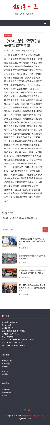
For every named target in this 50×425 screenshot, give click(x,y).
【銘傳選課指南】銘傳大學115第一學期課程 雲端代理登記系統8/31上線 (32, 241)
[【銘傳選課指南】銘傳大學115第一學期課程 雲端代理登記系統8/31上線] (9, 244)
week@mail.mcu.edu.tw (16, 345)
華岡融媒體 (6, 364)
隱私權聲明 (6, 389)
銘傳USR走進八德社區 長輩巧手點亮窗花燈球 (32, 257)
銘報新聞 (5, 374)
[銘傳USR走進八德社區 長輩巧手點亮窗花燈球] (9, 260)
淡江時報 (5, 366)
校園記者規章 (7, 392)
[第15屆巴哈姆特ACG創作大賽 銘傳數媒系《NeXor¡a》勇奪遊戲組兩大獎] (9, 290)
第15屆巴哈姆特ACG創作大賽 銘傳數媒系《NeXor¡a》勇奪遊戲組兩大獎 (32, 287)
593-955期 (8, 35)
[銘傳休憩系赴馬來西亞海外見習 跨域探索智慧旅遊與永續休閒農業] (9, 274)
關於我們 (5, 395)
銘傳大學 (5, 371)
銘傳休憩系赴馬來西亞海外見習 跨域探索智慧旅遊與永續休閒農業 (32, 271)
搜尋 (45, 230)
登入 (16, 218)
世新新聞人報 (7, 361)
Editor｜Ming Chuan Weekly (25, 51)
